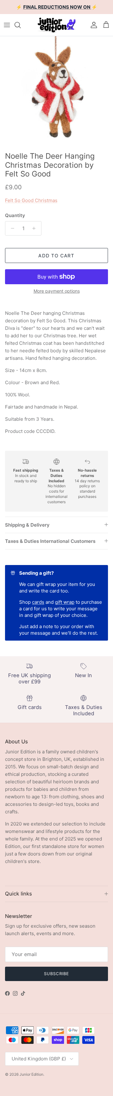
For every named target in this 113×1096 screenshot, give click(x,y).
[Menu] (7, 25)
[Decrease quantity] (10, 228)
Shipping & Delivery (27, 525)
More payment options (57, 291)
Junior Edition (31, 1074)
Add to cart (56, 256)
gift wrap (64, 602)
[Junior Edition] (56, 25)
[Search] (21, 25)
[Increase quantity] (35, 228)
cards (38, 602)
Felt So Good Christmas (31, 200)
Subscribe (56, 973)
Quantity (15, 215)
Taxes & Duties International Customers (50, 541)
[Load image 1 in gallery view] (56, 92)
